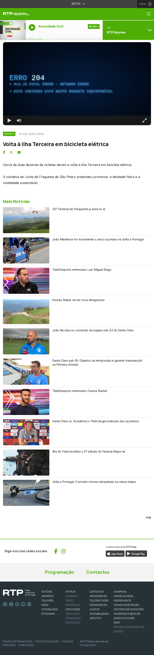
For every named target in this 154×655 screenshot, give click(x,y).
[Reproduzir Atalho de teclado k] (6, 650)
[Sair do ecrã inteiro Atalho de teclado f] (147, 650)
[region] (77, 327)
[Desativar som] (16, 650)
